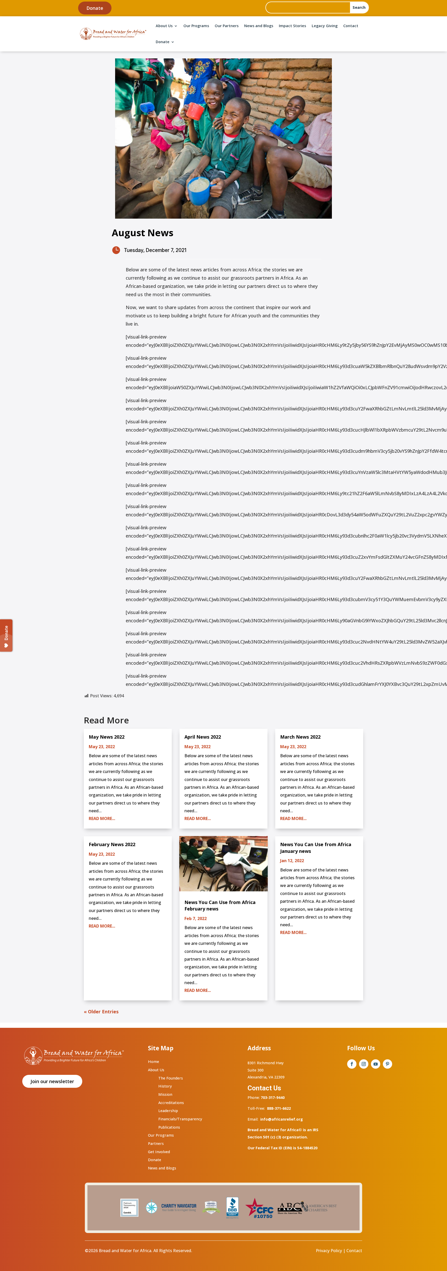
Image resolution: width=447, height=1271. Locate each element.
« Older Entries (101, 1011)
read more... (102, 818)
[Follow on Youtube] (375, 1064)
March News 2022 (300, 737)
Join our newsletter (52, 1081)
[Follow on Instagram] (363, 1064)
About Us (164, 25)
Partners (156, 1143)
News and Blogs (258, 25)
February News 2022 (112, 844)
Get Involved (159, 1151)
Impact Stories (292, 25)
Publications (169, 1127)
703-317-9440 (272, 1097)
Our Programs (196, 25)
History (165, 1086)
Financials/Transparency (180, 1118)
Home (153, 1061)
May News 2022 (106, 737)
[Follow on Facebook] (351, 1064)
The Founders (170, 1078)
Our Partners (227, 25)
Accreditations (171, 1102)
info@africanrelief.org (281, 1119)
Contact (350, 25)
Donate (94, 8)
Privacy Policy (329, 1250)
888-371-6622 (279, 1108)
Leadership (168, 1110)
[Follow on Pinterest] (387, 1064)
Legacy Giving (325, 25)
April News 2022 (202, 737)
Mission (165, 1094)
